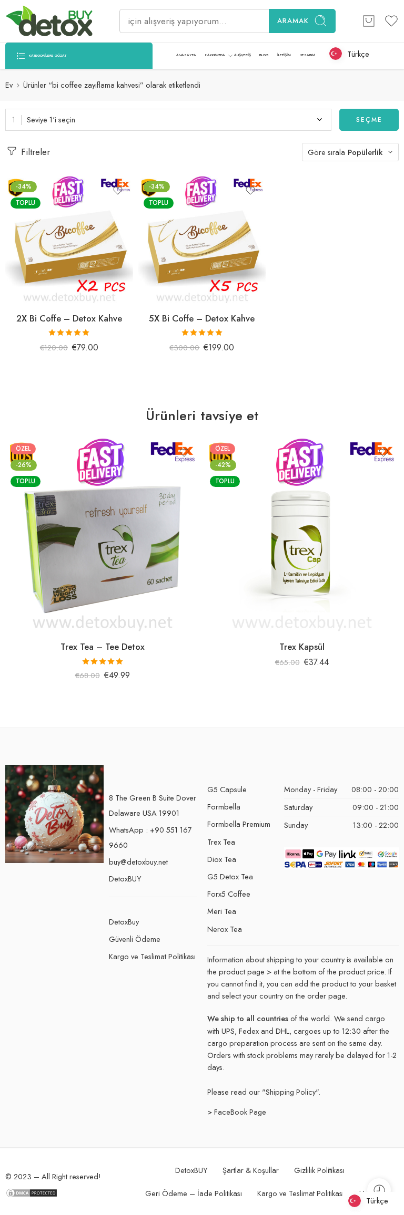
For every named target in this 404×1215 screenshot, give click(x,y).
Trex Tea (221, 841)
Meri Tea (221, 911)
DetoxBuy (124, 921)
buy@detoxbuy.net (138, 861)
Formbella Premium (238, 823)
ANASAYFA (186, 55)
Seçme (369, 119)
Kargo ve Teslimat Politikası (152, 956)
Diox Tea (221, 859)
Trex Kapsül (302, 646)
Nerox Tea (224, 928)
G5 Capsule (227, 789)
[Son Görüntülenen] (379, 1190)
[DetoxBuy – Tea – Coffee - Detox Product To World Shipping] (49, 21)
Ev (9, 84)
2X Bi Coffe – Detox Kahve (69, 318)
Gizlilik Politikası (319, 1170)
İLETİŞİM (284, 55)
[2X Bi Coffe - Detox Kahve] (69, 240)
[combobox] (168, 120)
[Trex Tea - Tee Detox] (102, 535)
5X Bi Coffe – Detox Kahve (202, 318)
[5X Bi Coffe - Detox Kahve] (202, 240)
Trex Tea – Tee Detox (102, 646)
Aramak (293, 21)
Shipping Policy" (292, 1091)
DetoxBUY (125, 878)
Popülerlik (365, 152)
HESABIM (307, 55)
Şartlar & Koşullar (251, 1170)
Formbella (223, 806)
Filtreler (34, 152)
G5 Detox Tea (230, 876)
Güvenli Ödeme (134, 938)
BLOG (263, 55)
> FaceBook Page (236, 1111)
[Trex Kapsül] (302, 535)
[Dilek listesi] (117, 190)
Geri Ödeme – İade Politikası (193, 1193)
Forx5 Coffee (228, 893)
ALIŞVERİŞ (242, 55)
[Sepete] (368, 21)
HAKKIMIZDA (215, 55)
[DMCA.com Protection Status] (31, 1192)
